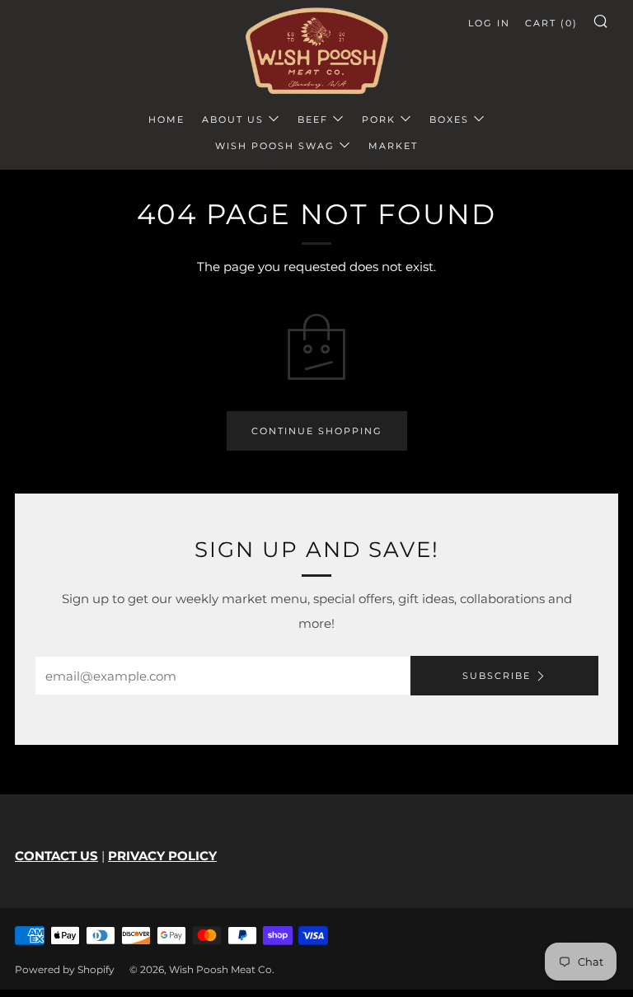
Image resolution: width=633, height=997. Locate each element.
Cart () (551, 23)
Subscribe (496, 675)
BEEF (313, 119)
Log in (489, 23)
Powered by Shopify (65, 969)
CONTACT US (56, 856)
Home (166, 119)
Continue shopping (316, 431)
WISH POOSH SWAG (275, 146)
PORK (379, 119)
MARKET (393, 146)
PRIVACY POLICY (162, 856)
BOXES (449, 119)
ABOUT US (233, 119)
